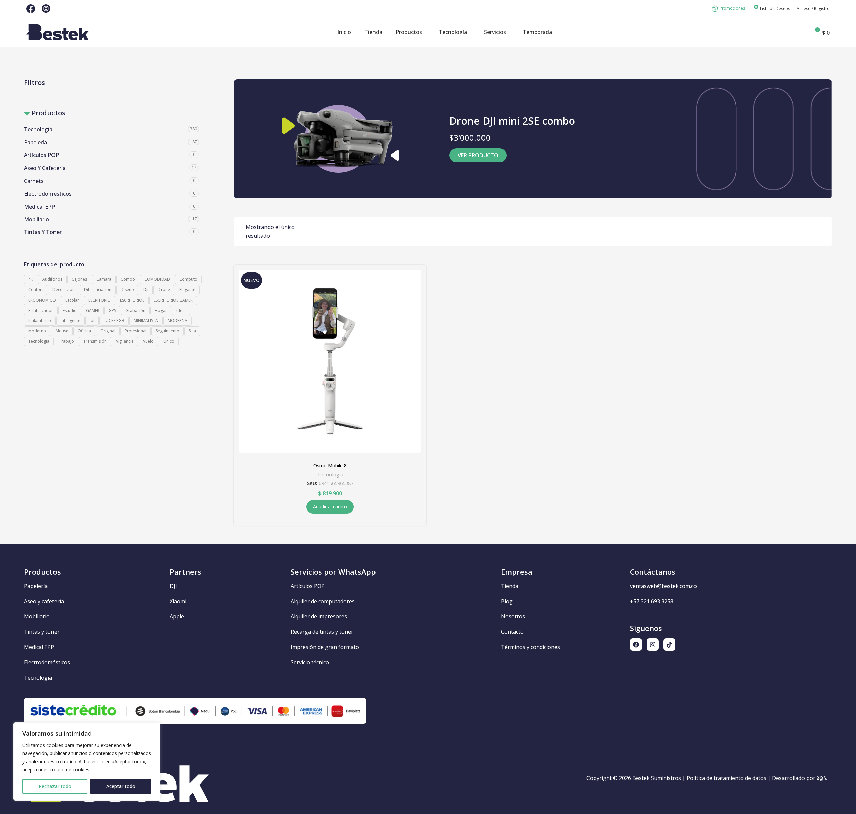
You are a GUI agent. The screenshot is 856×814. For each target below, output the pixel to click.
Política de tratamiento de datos (726, 778)
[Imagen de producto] (330, 361)
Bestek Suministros (656, 778)
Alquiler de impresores (319, 616)
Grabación (135, 310)
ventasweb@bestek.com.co (663, 586)
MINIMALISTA (146, 320)
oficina (84, 331)
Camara (103, 279)
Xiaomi (178, 601)
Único (168, 341)
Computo (188, 279)
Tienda (509, 586)
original (107, 331)
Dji (145, 290)
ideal (181, 310)
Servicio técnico (310, 662)
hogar (161, 310)
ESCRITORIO (99, 300)
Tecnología (38, 129)
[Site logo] (57, 31)
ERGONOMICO (42, 300)
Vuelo (148, 341)
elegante (187, 290)
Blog (507, 601)
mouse (62, 331)
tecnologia (38, 341)
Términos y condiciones (530, 647)
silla (192, 331)
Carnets (34, 181)
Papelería (35, 142)
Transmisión (95, 341)
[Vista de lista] (800, 231)
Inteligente (70, 320)
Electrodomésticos (48, 193)
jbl (92, 320)
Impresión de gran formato (325, 647)
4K (30, 279)
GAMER (92, 310)
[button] (330, 507)
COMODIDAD (157, 279)
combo (128, 279)
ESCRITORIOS (132, 300)
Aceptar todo (120, 786)
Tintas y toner (43, 232)
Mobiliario (36, 219)
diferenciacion (97, 290)
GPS (112, 310)
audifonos (52, 279)
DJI (173, 586)
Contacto (512, 631)
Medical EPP (39, 206)
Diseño (127, 290)
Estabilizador (40, 310)
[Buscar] (802, 32)
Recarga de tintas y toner (322, 631)
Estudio (70, 310)
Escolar (72, 300)
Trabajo (66, 341)
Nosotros (513, 616)
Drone (164, 290)
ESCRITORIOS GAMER (173, 300)
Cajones (79, 279)
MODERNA (177, 320)
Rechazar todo (55, 786)
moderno (37, 331)
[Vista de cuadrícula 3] (813, 231)
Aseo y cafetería (45, 168)
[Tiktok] (669, 644)
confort (35, 290)
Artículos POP (41, 155)
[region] (86, 761)
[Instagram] (653, 644)
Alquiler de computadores (323, 601)
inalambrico (39, 320)
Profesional (135, 331)
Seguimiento (167, 331)
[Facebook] (636, 644)
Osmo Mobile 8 (330, 465)
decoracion (63, 290)
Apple (177, 616)
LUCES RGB (114, 320)
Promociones (732, 8)
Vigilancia (125, 341)
